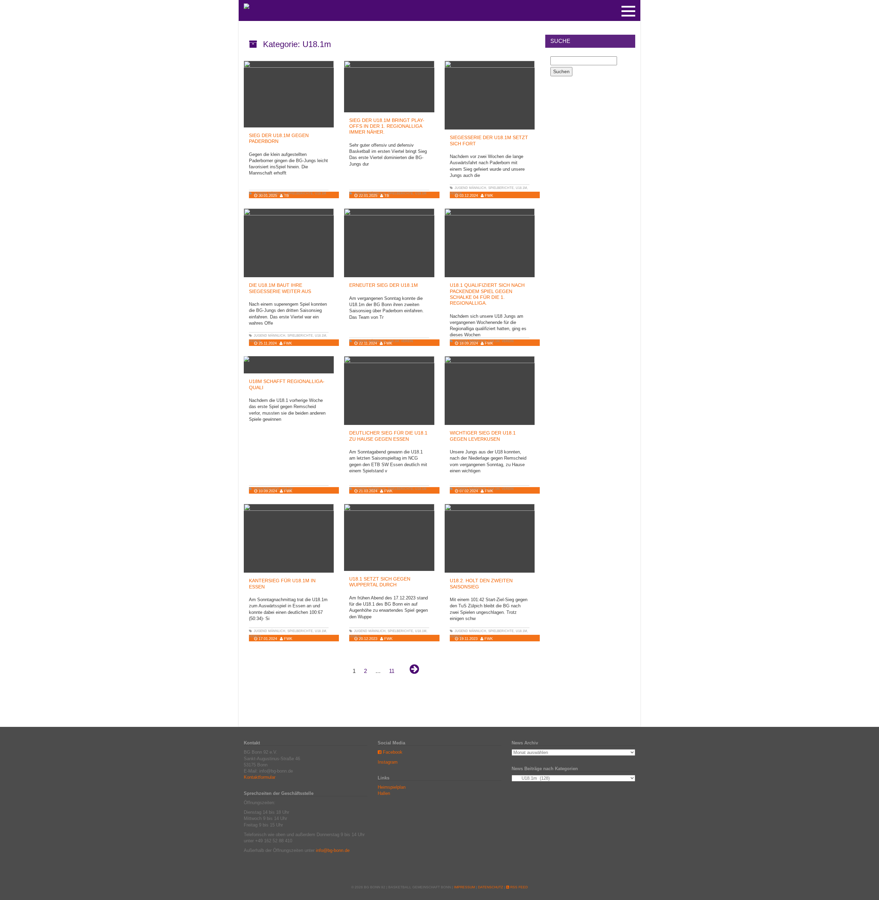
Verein (456, 193)
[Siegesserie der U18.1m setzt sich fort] (490, 96)
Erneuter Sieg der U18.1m (383, 285)
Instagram (388, 762)
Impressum (464, 887)
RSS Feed (518, 887)
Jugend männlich (269, 193)
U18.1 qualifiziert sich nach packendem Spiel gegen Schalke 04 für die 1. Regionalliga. (487, 294)
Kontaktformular (259, 777)
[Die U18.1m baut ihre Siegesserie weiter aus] (289, 244)
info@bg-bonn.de (333, 850)
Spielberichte (300, 193)
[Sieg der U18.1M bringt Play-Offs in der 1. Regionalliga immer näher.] (389, 86)
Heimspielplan (392, 787)
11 (392, 671)
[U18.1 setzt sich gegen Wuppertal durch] (389, 537)
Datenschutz (490, 887)
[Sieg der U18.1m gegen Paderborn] (289, 94)
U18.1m (320, 193)
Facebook (391, 752)
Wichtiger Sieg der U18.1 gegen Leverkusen (483, 435)
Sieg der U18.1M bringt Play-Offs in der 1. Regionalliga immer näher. (386, 126)
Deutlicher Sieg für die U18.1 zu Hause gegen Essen (388, 435)
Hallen (384, 793)
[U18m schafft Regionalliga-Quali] (289, 359)
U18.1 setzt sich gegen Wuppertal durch (379, 581)
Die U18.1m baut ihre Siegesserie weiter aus (280, 288)
